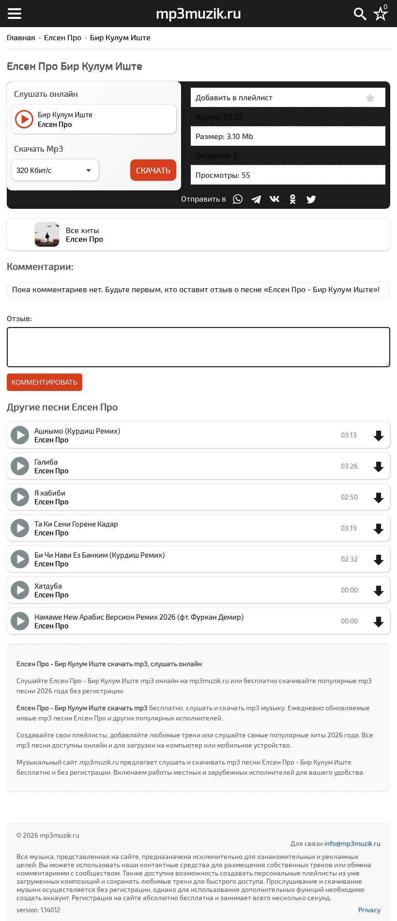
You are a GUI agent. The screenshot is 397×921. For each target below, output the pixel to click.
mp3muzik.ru (198, 12)
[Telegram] (256, 199)
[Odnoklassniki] (293, 199)
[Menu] (14, 13)
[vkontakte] (274, 199)
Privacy (369, 909)
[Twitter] (311, 199)
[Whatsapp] (237, 199)
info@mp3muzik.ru (352, 843)
